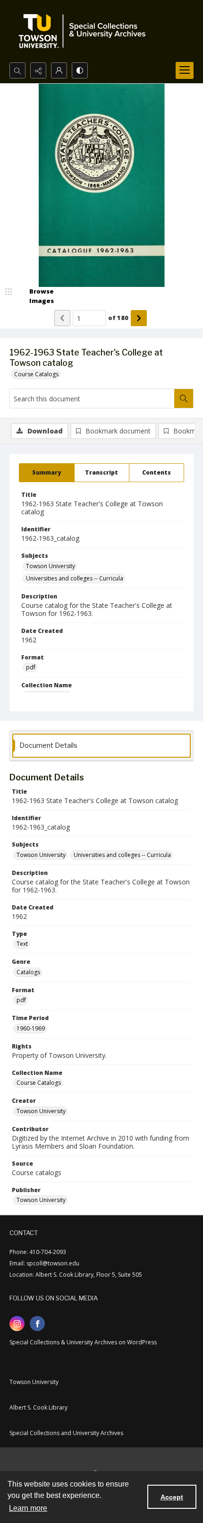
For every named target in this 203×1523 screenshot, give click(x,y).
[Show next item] (139, 318)
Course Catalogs (36, 374)
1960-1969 (31, 1028)
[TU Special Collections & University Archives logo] (85, 31)
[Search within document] (183, 398)
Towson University (50, 566)
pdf (30, 667)
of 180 (118, 317)
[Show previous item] (62, 318)
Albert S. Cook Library (38, 1407)
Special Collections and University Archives (66, 1433)
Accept (172, 1497)
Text (22, 944)
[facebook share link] (37, 1323)
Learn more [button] (28, 1508)
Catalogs (28, 972)
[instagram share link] (17, 1323)
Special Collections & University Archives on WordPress (83, 1342)
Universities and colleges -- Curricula (74, 578)
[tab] (46, 473)
